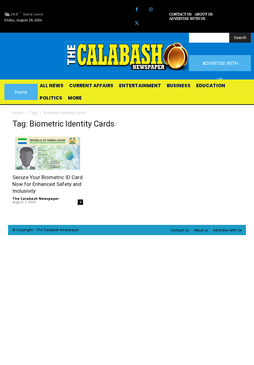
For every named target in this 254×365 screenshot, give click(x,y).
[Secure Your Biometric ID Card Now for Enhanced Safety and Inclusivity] (47, 152)
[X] (136, 23)
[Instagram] (150, 9)
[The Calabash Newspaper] (127, 56)
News (64, 230)
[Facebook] (136, 9)
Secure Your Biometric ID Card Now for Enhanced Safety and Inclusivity (47, 184)
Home (17, 112)
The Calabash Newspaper (35, 198)
